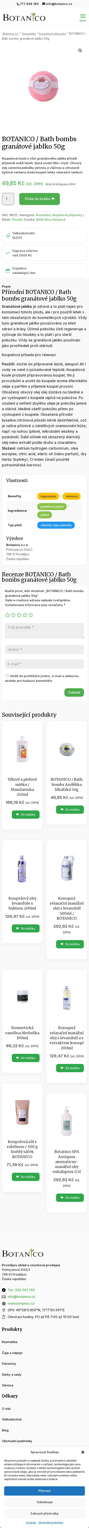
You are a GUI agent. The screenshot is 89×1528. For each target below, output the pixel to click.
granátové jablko (52, 506)
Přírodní (17, 219)
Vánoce (7, 1385)
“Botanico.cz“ (10, 33)
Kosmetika (29, 33)
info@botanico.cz (21, 1297)
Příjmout (44, 1491)
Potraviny (9, 1364)
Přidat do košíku (37, 199)
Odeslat (74, 692)
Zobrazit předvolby (44, 1513)
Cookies (31, 1522)
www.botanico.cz (21, 1303)
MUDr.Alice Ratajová (50, 219)
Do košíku (27, 814)
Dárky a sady (12, 1374)
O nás (6, 1409)
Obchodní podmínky (50, 1522)
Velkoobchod (12, 1419)
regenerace (48, 496)
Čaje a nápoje (12, 1353)
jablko (44, 514)
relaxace (71, 496)
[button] (83, 1452)
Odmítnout (45, 1502)
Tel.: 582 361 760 (21, 1290)
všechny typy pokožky (56, 525)
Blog (5, 1430)
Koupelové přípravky (52, 33)
